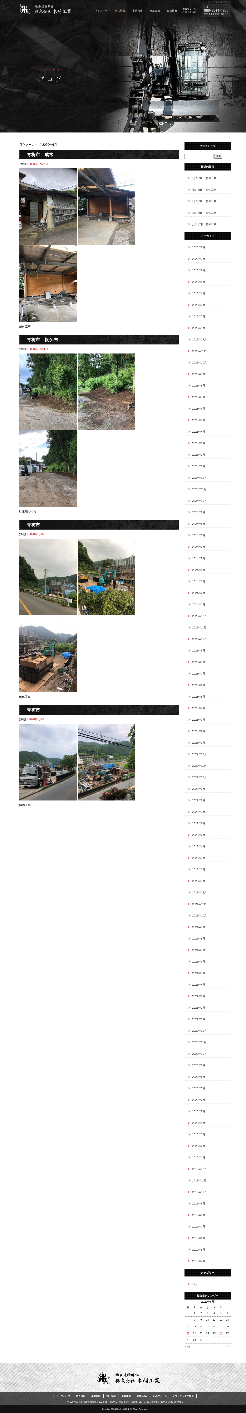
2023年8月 (198, 662)
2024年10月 (199, 500)
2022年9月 (198, 788)
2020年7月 (198, 1088)
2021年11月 (199, 904)
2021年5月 (198, 973)
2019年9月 (198, 1203)
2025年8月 (198, 385)
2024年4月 (198, 569)
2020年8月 (198, 1076)
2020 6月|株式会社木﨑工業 (218, 2)
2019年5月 (198, 1249)
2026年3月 (198, 304)
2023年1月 (198, 742)
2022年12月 (199, 754)
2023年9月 (198, 650)
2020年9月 (198, 1065)
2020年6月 (198, 1099)
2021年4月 (198, 984)
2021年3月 (198, 996)
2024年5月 (198, 558)
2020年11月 (199, 1042)
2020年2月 (198, 1145)
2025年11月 (199, 351)
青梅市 (33, 524)
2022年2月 (198, 869)
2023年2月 (198, 731)
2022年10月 (199, 777)
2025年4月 (198, 431)
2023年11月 (199, 627)
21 (188, 1333)
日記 (195, 1284)
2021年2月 (198, 1007)
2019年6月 (198, 1238)
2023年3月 (198, 719)
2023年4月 (198, 708)
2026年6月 (198, 270)
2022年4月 (198, 846)
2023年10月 (199, 639)
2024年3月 (198, 581)
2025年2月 (198, 454)
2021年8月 (198, 938)
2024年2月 (198, 592)
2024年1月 (198, 604)
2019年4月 (198, 1261)
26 (220, 1333)
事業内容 (137, 10)
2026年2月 (198, 316)
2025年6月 (198, 408)
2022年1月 (198, 880)
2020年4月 (198, 1122)
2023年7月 (198, 673)
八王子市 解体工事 (204, 224)
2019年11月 (199, 1180)
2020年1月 (198, 1157)
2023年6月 (198, 685)
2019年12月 (199, 1168)
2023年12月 (199, 616)
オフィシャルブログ (183, 1396)
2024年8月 (198, 523)
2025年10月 (199, 362)
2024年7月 (198, 535)
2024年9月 (198, 512)
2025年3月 (198, 443)
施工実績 (154, 10)
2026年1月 (198, 327)
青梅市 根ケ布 (42, 339)
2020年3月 (198, 1134)
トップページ (102, 10)
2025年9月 (198, 374)
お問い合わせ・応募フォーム (189, 10)
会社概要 (172, 10)
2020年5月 (198, 1111)
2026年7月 (198, 258)
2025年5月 (198, 420)
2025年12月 (199, 339)
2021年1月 (198, 1019)
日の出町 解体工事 (204, 178)
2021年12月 (199, 892)
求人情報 (120, 10)
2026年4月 (198, 293)
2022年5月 (198, 834)
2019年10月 (199, 1192)
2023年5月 (198, 696)
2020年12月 (199, 1030)
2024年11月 (199, 489)
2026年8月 (198, 247)
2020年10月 (199, 1053)
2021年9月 (198, 927)
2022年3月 (198, 857)
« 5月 (187, 1346)
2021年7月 (198, 950)
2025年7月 (198, 397)
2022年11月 (199, 765)
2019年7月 (198, 1226)
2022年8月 (198, 800)
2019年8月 (198, 1215)
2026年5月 (198, 281)
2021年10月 (199, 915)
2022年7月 (198, 811)
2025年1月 (198, 466)
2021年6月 (198, 961)
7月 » (228, 1346)
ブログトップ (207, 145)
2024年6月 (198, 546)
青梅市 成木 (40, 154)
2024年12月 (199, 477)
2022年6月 (198, 823)
